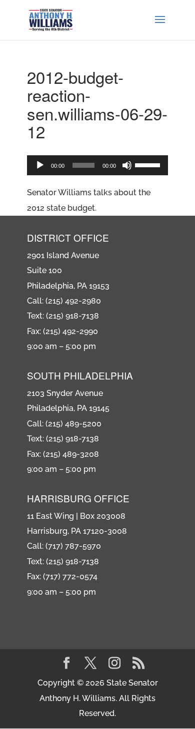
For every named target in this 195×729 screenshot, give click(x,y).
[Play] (40, 165)
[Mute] (127, 165)
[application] (97, 165)
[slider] (149, 164)
